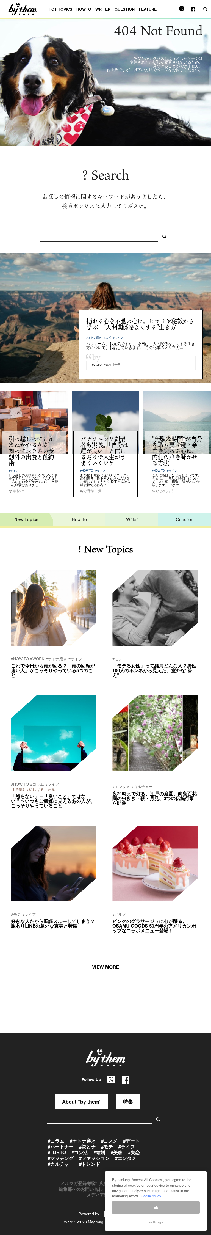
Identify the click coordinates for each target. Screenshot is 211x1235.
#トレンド (89, 1163)
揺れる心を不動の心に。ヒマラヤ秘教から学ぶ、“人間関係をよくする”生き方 (140, 324)
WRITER (102, 9)
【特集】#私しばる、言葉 (33, 789)
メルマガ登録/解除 (78, 1183)
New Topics (26, 519)
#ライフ (118, 337)
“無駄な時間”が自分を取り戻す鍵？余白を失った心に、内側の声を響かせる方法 (177, 450)
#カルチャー (142, 786)
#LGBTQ (57, 1152)
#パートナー (61, 1146)
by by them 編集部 (125, 682)
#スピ (107, 337)
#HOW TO (86, 470)
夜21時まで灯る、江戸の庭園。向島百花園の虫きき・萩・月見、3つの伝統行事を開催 (154, 798)
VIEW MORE (105, 967)
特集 (128, 1101)
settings (156, 1222)
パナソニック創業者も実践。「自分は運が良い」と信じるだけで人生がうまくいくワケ (104, 450)
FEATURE (148, 9)
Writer (132, 519)
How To (79, 519)
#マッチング (61, 1158)
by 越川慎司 (20, 682)
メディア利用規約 (104, 1195)
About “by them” (82, 1101)
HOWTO (83, 9)
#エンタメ (121, 786)
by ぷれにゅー (122, 810)
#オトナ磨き (94, 337)
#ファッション (94, 1158)
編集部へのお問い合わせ (83, 1189)
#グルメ (119, 914)
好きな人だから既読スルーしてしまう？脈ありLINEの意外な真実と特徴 (53, 923)
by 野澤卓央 (20, 813)
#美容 (117, 1152)
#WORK (37, 658)
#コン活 (79, 1152)
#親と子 (87, 1146)
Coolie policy (151, 1195)
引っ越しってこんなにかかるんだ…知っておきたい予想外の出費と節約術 (31, 450)
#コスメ (109, 1140)
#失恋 (134, 1152)
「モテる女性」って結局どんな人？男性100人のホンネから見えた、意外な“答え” (154, 670)
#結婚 (99, 1152)
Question (184, 519)
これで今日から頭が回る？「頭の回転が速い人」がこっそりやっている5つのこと (53, 670)
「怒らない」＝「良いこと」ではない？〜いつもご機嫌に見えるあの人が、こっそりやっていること (53, 801)
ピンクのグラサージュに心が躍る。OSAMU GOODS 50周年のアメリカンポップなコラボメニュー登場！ (154, 926)
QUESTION (125, 9)
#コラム (37, 784)
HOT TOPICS (60, 9)
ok (156, 1207)
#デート (131, 1140)
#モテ (117, 658)
